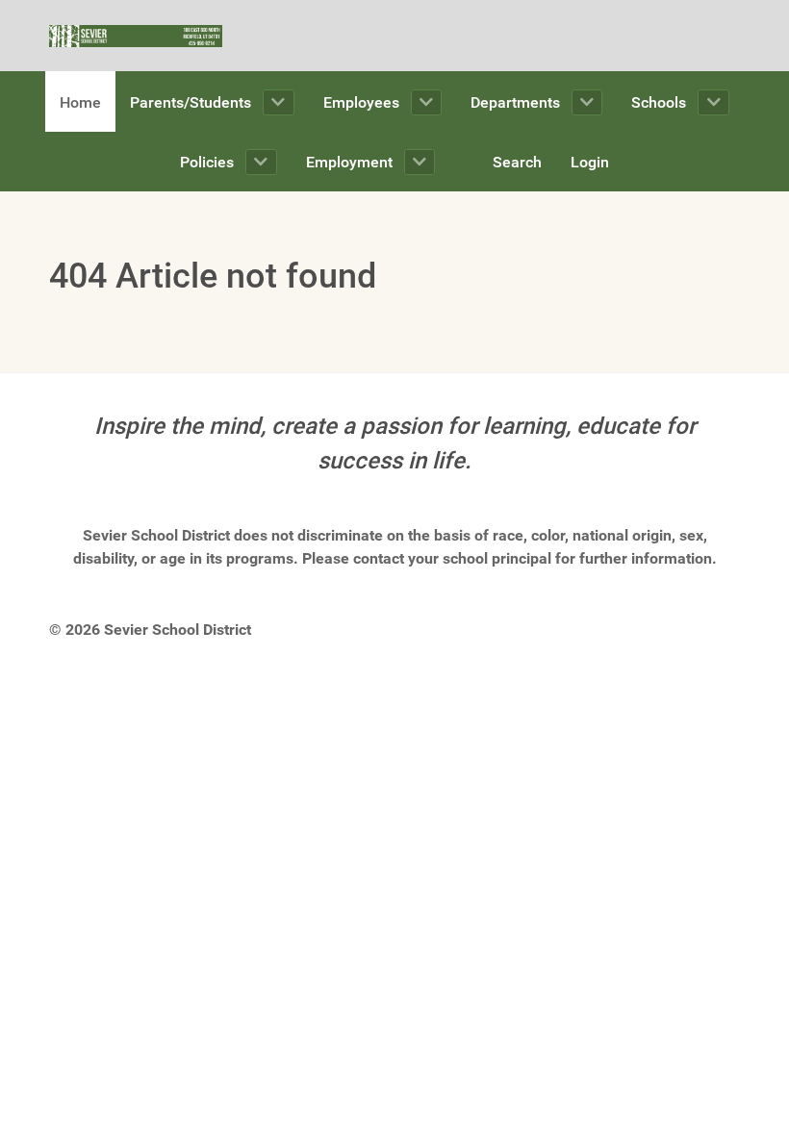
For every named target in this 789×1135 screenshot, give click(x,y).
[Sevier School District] (135, 35)
